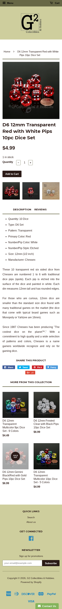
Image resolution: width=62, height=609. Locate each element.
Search (31, 517)
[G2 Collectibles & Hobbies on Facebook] (31, 538)
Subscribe (51, 563)
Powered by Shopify (31, 582)
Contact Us (48, 606)
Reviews (40, 209)
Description (22, 209)
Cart (57, 3)
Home (7, 51)
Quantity (7, 162)
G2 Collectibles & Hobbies (40, 578)
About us (31, 522)
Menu (9, 3)
